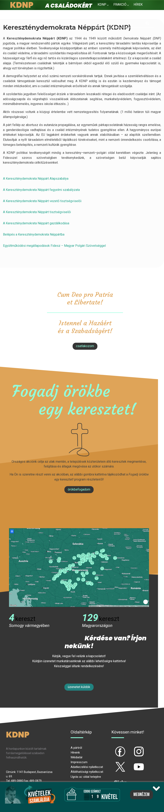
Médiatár (77, 757)
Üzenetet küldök (79, 687)
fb (113, 748)
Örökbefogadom (79, 489)
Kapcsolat (129, 14)
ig (132, 748)
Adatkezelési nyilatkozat (87, 767)
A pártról (76, 748)
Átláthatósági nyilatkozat (87, 772)
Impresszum (79, 762)
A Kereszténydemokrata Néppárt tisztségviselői (37, 212)
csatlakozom (85, 346)
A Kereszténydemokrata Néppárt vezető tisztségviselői (42, 201)
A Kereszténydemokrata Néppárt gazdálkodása (36, 223)
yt (132, 763)
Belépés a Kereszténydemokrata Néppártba (33, 234)
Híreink (75, 752)
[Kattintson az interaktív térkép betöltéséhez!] (79, 567)
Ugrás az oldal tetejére (86, 777)
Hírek (138, 4)
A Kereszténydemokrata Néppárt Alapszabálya (35, 178)
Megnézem (141, 794)
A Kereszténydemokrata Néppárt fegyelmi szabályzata (41, 190)
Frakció (119, 4)
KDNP (102, 4)
